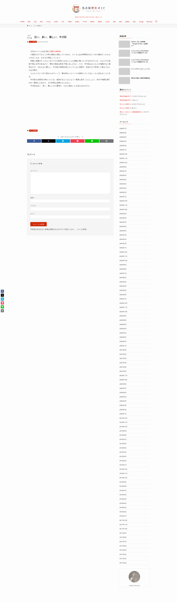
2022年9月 (123, 316)
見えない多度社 (125, 104)
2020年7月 (123, 388)
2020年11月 (123, 375)
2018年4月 (123, 503)
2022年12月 (123, 303)
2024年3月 (123, 239)
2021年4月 (123, 363)
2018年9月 (123, 482)
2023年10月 (123, 260)
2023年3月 (123, 290)
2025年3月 (123, 188)
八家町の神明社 (55, 51)
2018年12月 (123, 469)
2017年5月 (123, 550)
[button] (34, 141)
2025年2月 (123, 192)
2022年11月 (123, 307)
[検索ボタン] (156, 21)
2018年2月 (123, 512)
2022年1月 (123, 346)
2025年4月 (123, 184)
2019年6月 (123, 443)
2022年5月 (123, 329)
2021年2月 (123, 371)
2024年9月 (123, 214)
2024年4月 (123, 235)
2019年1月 (123, 465)
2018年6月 (123, 495)
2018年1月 (123, 516)
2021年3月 (123, 367)
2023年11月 (123, 256)
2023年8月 (123, 269)
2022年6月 (123, 324)
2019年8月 (123, 435)
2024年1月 (123, 248)
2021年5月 (123, 358)
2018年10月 (123, 478)
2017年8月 (123, 537)
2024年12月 (123, 201)
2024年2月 (123, 243)
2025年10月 (123, 162)
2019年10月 (123, 426)
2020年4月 (123, 401)
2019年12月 (123, 418)
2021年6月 (123, 354)
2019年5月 (123, 448)
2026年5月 (123, 137)
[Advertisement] (70, 108)
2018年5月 (123, 499)
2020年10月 (123, 380)
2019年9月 (123, 431)
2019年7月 (123, 439)
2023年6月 (123, 277)
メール (33, 205)
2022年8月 (123, 320)
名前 (32, 197)
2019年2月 (123, 461)
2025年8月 (123, 167)
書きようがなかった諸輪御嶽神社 (130, 112)
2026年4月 (123, 141)
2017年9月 (123, 533)
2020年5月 (123, 397)
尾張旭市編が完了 (125, 96)
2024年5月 (123, 231)
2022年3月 (123, 337)
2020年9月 (123, 384)
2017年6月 (123, 546)
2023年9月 (123, 265)
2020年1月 (123, 414)
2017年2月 (123, 563)
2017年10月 (123, 529)
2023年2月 (123, 295)
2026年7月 (123, 128)
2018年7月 (123, 490)
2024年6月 (123, 226)
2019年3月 (123, 456)
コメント (33, 170)
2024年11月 (123, 205)
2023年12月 (123, 252)
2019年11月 (123, 422)
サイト (32, 214)
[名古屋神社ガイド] (88, 8)
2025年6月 (123, 175)
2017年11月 (123, 524)
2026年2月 (123, 145)
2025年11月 (123, 158)
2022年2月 (123, 341)
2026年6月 (123, 133)
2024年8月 (123, 218)
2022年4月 (123, 333)
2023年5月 (123, 282)
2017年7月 (123, 541)
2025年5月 (123, 179)
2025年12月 (123, 154)
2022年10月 (123, 312)
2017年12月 (123, 520)
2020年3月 (123, 405)
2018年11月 (123, 473)
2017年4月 (123, 554)
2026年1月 (123, 150)
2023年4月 (123, 286)
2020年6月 (123, 392)
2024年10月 (123, 209)
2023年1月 (123, 299)
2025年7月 (123, 171)
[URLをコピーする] (106, 141)
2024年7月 (123, 222)
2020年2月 (123, 409)
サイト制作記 (32, 42)
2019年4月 (123, 452)
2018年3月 (123, 507)
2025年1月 (123, 197)
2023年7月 (123, 273)
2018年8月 (123, 486)
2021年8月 (123, 350)
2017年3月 (123, 558)
